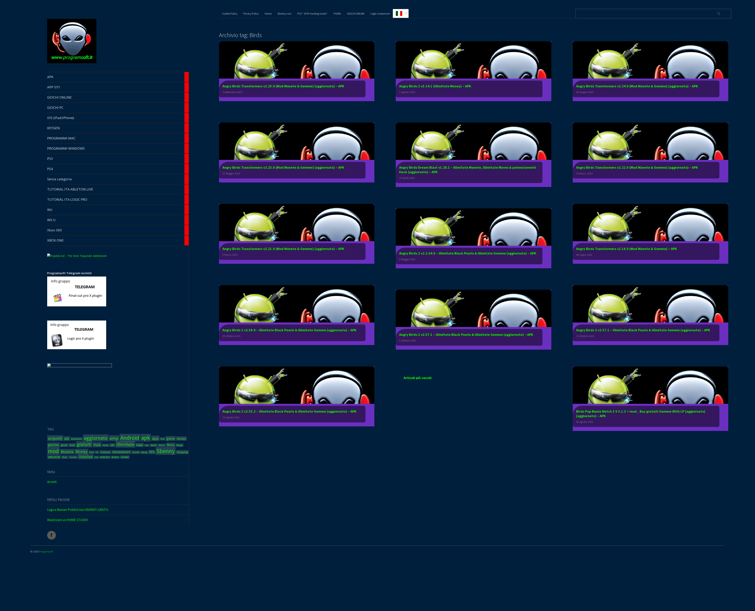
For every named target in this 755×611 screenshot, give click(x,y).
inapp (139, 445)
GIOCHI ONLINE (356, 13)
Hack (97, 444)
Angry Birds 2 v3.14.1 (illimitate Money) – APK (435, 86)
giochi (64, 445)
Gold (72, 445)
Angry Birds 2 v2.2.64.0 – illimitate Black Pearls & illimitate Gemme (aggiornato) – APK (467, 253)
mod (53, 451)
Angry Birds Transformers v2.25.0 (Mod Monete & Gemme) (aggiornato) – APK (283, 86)
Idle (112, 445)
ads (66, 438)
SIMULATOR (54, 457)
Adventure (76, 438)
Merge (179, 445)
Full (162, 438)
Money (81, 451)
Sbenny (166, 451)
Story (64, 457)
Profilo (337, 13)
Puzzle (136, 452)
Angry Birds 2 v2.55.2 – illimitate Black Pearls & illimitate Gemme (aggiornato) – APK (289, 411)
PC (97, 452)
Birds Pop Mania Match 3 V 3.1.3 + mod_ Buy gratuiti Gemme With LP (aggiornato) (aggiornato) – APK (640, 413)
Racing (144, 452)
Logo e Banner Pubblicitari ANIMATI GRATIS (77, 509)
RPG (152, 452)
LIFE (147, 445)
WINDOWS (105, 457)
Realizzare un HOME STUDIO (67, 520)
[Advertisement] (175, 582)
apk (145, 437)
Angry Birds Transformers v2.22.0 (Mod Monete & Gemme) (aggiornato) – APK (637, 167)
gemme (53, 445)
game (170, 438)
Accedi (52, 482)
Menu (170, 445)
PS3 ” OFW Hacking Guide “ (312, 13)
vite (96, 457)
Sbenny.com (284, 13)
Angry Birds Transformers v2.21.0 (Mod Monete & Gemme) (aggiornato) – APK (283, 248)
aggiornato (96, 438)
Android (129, 437)
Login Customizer (380, 13)
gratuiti (84, 444)
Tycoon (73, 457)
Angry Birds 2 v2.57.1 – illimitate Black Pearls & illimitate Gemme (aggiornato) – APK (643, 330)
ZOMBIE (125, 457)
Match (162, 445)
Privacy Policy (251, 13)
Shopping (182, 452)
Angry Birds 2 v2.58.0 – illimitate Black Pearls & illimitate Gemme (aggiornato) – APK (289, 330)
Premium (105, 452)
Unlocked (86, 457)
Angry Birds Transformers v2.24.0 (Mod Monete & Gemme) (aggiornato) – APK (637, 86)
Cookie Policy (229, 13)
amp (114, 438)
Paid (91, 452)
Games (181, 439)
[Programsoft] (71, 62)
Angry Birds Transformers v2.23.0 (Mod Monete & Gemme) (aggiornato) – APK (283, 167)
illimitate (125, 444)
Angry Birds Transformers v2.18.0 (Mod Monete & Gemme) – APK (626, 248)
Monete (67, 451)
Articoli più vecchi (418, 378)
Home (105, 445)
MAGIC (154, 445)
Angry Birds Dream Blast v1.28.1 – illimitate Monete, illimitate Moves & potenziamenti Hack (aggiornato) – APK (467, 169)
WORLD (115, 457)
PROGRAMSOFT (121, 452)
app (155, 438)
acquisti (55, 438)
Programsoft (46, 551)
